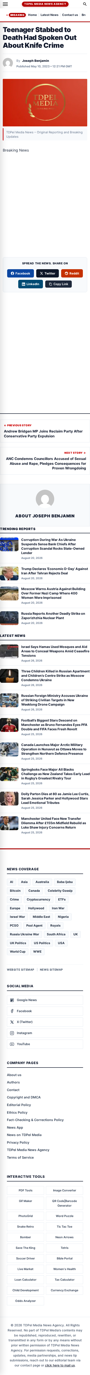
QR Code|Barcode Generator (64, 1203)
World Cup (17, 951)
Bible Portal (64, 1258)
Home (32, 15)
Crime (14, 899)
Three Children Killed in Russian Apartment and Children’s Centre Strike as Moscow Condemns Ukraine (55, 675)
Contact (13, 1090)
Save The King (25, 1248)
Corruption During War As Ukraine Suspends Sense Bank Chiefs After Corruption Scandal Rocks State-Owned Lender (52, 546)
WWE (37, 951)
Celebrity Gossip (60, 890)
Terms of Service (20, 1157)
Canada (34, 890)
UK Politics (18, 943)
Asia (24, 882)
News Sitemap (51, 969)
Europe (15, 908)
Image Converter (64, 1190)
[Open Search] (85, 4)
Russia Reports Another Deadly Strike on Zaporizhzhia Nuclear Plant (53, 615)
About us (14, 1075)
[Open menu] (5, 4)
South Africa (56, 934)
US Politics (42, 943)
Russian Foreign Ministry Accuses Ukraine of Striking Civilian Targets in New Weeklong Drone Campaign (54, 700)
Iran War (58, 908)
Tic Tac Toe (64, 1226)
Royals (55, 925)
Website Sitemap (20, 969)
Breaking (17, 15)
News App (15, 1127)
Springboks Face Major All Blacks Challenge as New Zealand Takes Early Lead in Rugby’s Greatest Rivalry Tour (55, 773)
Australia (42, 882)
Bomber (25, 1237)
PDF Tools (26, 1190)
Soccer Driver (25, 1258)
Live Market (25, 1269)
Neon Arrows (64, 1237)
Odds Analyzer (25, 1301)
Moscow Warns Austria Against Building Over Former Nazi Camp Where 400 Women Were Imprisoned (53, 593)
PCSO (14, 925)
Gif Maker (25, 1201)
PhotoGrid (25, 1216)
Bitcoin (15, 890)
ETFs (62, 899)
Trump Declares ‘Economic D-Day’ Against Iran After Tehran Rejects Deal (54, 571)
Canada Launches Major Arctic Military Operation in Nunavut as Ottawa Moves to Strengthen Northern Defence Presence (54, 749)
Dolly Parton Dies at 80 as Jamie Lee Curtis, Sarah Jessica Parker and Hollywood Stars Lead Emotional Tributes (55, 798)
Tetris (65, 1248)
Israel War (17, 917)
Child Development (25, 1290)
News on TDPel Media (24, 1135)
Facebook (22, 273)
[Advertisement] (45, 206)
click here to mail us (60, 1365)
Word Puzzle (64, 1216)
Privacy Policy (18, 1142)
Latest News (49, 15)
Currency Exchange (64, 1290)
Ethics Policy (17, 1112)
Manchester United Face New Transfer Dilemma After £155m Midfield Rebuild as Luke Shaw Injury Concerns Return (53, 823)
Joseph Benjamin (35, 61)
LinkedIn (33, 284)
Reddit (74, 273)
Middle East (41, 917)
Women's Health (64, 1269)
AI (11, 882)
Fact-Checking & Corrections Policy (35, 1120)
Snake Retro (25, 1226)
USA (61, 943)
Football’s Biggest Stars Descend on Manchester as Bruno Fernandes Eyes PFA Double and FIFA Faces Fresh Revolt (54, 724)
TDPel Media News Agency (45, 4)
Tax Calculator (65, 1279)
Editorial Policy (19, 1105)
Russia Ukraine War (24, 934)
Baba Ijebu (65, 882)
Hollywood (36, 908)
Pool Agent (34, 925)
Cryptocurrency (38, 899)
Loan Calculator (25, 1279)
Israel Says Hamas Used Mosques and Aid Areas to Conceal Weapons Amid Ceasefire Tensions (55, 651)
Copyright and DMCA (24, 1097)
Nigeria (63, 917)
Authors (13, 1082)
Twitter (50, 273)
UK (75, 934)
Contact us (70, 15)
